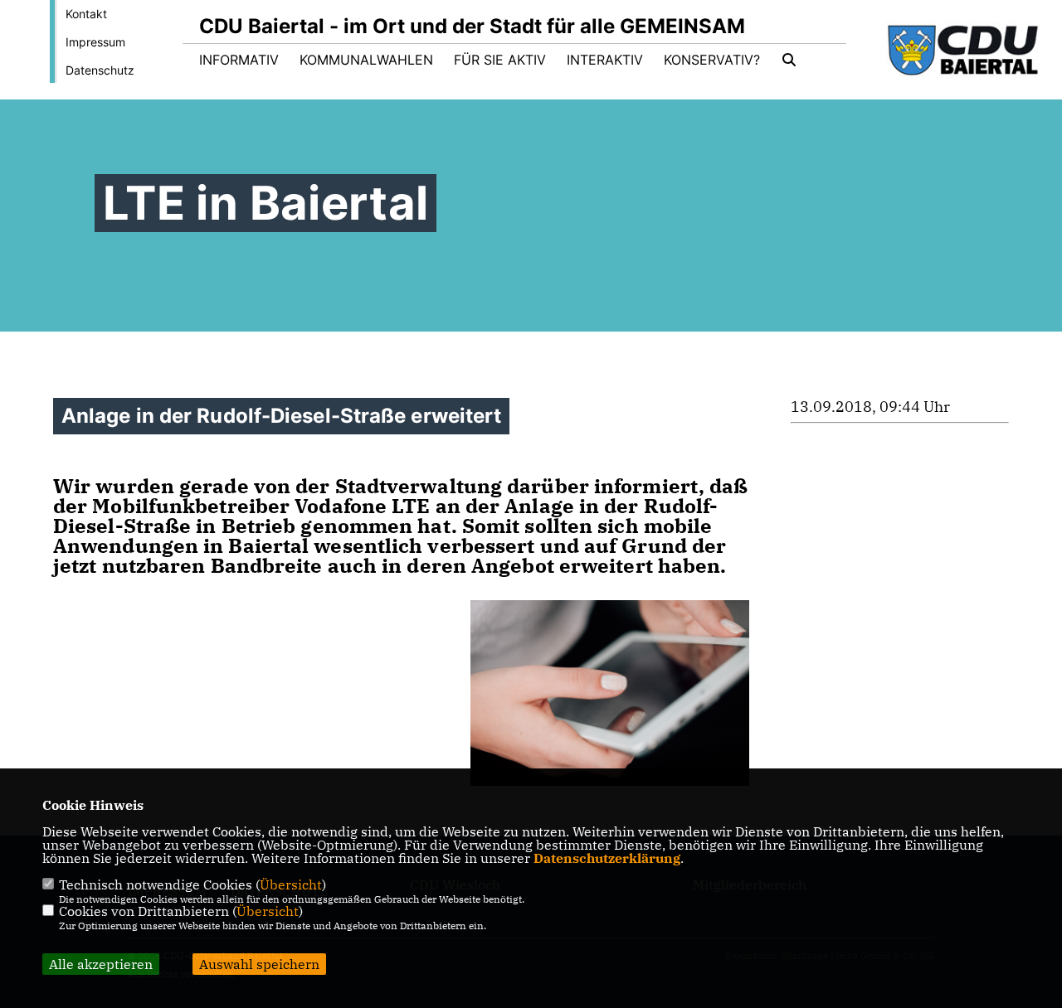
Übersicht (291, 884)
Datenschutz (100, 70)
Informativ (239, 59)
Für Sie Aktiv (500, 59)
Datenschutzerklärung (606, 858)
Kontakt (86, 14)
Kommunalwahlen (366, 59)
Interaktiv (605, 59)
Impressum (95, 42)
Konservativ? (712, 59)
